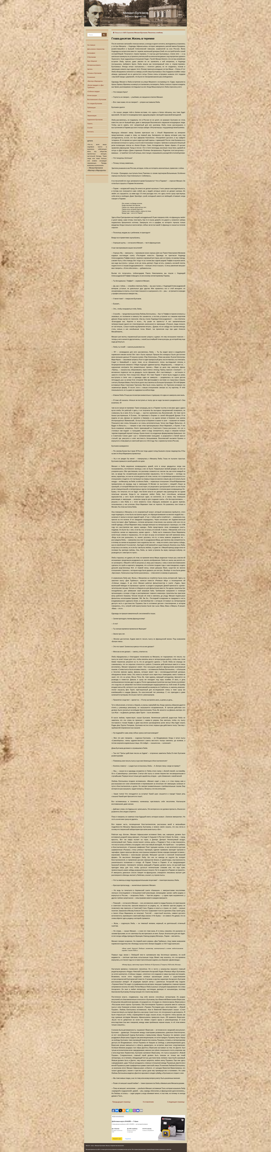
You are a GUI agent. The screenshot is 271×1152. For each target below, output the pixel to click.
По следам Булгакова (94, 103)
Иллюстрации (92, 95)
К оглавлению (148, 1102)
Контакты (90, 131)
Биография (91, 53)
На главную (91, 45)
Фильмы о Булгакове (94, 73)
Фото (89, 111)
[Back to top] (266, 1147)
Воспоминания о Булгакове (96, 99)
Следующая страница (175, 1102)
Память (90, 123)
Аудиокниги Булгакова (95, 119)
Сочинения (91, 77)
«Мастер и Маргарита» (95, 81)
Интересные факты (94, 65)
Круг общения (92, 61)
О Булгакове (91, 57)
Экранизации (91, 115)
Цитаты (89, 69)
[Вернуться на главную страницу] (135, 13)
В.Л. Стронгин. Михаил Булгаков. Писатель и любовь (143, 32)
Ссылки (90, 127)
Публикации (91, 107)
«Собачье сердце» (93, 91)
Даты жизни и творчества (95, 49)
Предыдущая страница (121, 1102)
